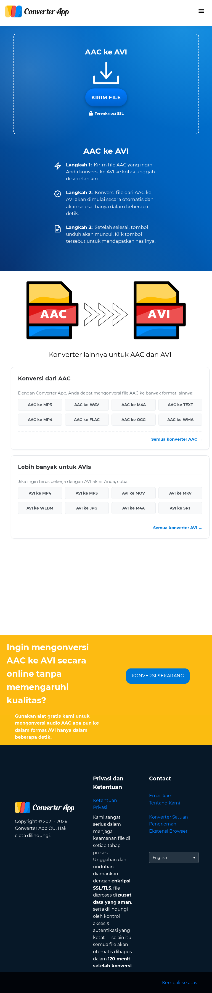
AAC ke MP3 (40, 405)
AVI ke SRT (180, 508)
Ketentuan (105, 800)
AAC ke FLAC (87, 419)
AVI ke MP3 (87, 493)
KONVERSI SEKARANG (158, 675)
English (160, 857)
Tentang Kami (164, 803)
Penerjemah (162, 824)
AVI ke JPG (86, 508)
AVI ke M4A (133, 508)
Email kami (161, 795)
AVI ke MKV (180, 493)
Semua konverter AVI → (177, 527)
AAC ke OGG (133, 419)
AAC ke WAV (86, 405)
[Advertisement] (106, 591)
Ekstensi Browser (168, 831)
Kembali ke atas (179, 982)
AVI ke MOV (133, 493)
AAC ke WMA (180, 419)
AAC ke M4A (133, 405)
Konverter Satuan (168, 817)
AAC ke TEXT (180, 405)
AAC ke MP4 (40, 419)
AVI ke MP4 (40, 493)
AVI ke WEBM (39, 508)
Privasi (100, 807)
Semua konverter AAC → (176, 439)
